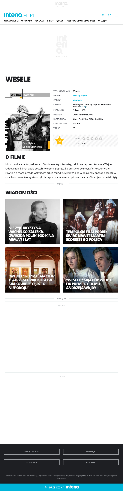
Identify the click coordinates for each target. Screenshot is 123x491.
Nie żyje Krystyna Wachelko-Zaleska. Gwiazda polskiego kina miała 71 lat (31, 233)
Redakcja (90, 451)
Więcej (101, 20)
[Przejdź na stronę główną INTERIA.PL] (13, 15)
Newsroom (31, 462)
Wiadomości (11, 20)
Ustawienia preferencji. (57, 476)
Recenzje (40, 20)
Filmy (50, 20)
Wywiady (26, 20)
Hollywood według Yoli (80, 20)
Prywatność (70, 476)
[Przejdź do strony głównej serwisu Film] (28, 15)
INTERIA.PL (91, 476)
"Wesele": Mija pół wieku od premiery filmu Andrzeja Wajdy (88, 284)
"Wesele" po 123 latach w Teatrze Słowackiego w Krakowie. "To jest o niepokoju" (31, 282)
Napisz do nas (31, 451)
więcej (83, 106)
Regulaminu (42, 476)
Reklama (90, 462)
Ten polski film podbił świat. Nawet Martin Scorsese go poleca (86, 235)
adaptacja (77, 100)
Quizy (59, 20)
